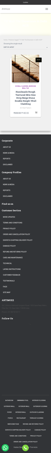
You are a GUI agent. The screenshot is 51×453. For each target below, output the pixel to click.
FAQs (5, 287)
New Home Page (13, 424)
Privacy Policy (9, 229)
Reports (6, 159)
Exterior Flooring (40, 406)
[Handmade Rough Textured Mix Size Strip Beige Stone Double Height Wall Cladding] (25, 68)
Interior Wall (21, 412)
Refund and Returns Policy (15, 252)
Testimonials (9, 281)
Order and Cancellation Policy (16, 234)
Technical (7, 263)
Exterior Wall (9, 406)
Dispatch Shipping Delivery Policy (17, 240)
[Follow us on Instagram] (25, 325)
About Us (7, 147)
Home (5, 40)
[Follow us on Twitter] (11, 325)
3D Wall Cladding (21, 86)
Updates (25, 2)
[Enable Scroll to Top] (46, 448)
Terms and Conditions (12, 223)
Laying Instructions (12, 269)
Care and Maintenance (13, 258)
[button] (5, 447)
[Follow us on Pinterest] (18, 325)
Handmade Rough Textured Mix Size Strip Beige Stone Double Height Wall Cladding (25, 97)
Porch (10, 418)
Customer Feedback (11, 275)
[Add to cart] (36, 113)
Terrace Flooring (36, 418)
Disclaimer (7, 164)
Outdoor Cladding (37, 412)
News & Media (8, 153)
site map (6, 292)
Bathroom (9, 400)
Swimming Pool (22, 400)
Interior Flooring (39, 400)
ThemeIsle (33, 447)
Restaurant (21, 418)
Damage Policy (9, 246)
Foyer (9, 412)
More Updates (9, 217)
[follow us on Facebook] (4, 325)
